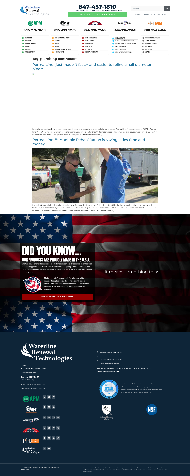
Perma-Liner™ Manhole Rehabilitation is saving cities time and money (88, 142)
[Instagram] (58, 417)
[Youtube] (53, 397)
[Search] (167, 8)
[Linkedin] (49, 397)
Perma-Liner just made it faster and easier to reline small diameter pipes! (91, 66)
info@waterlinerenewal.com (35, 384)
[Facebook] (44, 397)
